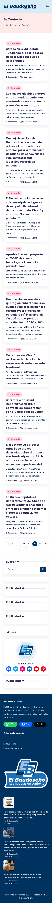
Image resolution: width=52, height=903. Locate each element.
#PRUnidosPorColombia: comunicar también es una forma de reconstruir (22, 876)
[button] (6, 543)
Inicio (5, 25)
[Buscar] (43, 569)
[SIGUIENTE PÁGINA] (32, 548)
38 (46, 544)
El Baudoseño (9, 743)
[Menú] (47, 6)
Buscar (11, 561)
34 (24, 544)
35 (29, 544)
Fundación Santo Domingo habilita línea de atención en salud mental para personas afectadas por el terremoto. (25, 814)
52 (25, 549)
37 (40, 544)
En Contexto (15, 25)
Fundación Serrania (12, 748)
